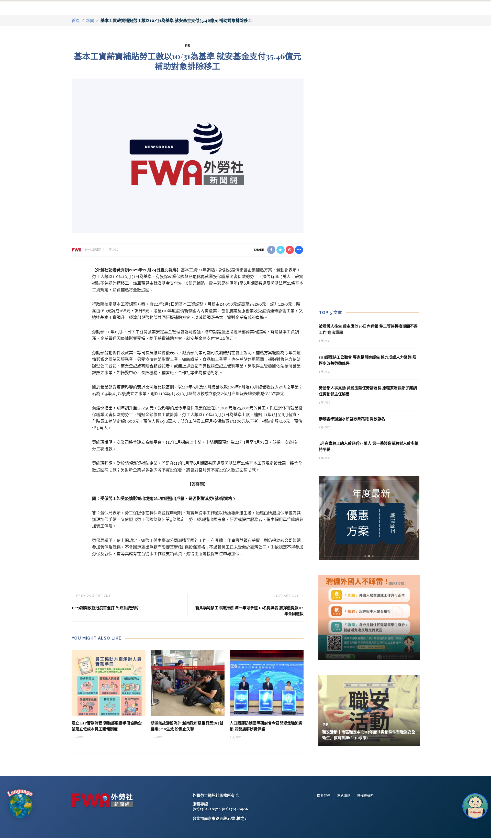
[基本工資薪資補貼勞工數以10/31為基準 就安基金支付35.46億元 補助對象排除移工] (188, 155)
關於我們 (323, 796)
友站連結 (343, 796)
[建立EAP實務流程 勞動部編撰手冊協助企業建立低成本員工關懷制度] (109, 682)
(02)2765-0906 (235, 808)
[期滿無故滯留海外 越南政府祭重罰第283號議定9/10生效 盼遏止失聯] (188, 682)
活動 (325, 725)
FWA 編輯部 (93, 249)
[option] (369, 518)
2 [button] (370, 556)
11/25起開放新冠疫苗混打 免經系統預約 (105, 607)
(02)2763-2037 (205, 808)
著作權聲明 (365, 796)
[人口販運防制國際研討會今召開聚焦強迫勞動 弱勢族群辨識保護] (267, 682)
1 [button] (366, 556)
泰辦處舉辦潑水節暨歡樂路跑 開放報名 (352, 418)
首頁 (76, 20)
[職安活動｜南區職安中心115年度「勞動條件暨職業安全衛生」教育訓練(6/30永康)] (369, 710)
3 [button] (374, 556)
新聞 (90, 20)
